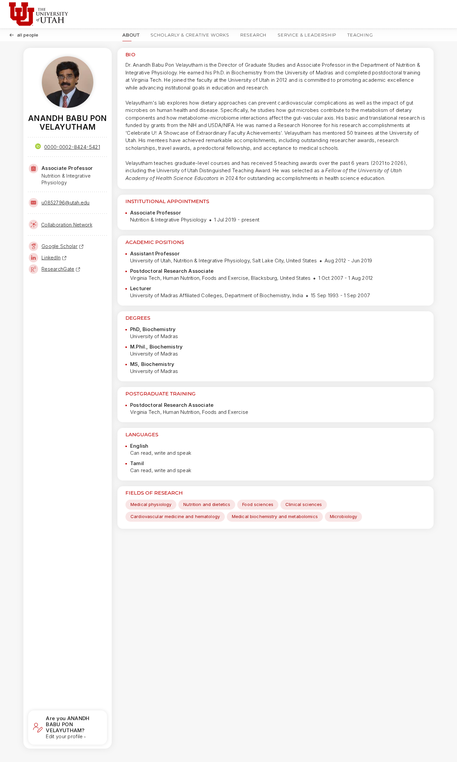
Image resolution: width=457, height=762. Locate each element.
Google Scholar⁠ (59, 246)
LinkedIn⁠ (51, 257)
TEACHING (360, 35)
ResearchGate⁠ (57, 269)
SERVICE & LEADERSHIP (307, 35)
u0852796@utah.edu (65, 202)
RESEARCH (253, 35)
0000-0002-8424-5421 (72, 147)
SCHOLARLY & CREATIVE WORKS (190, 35)
